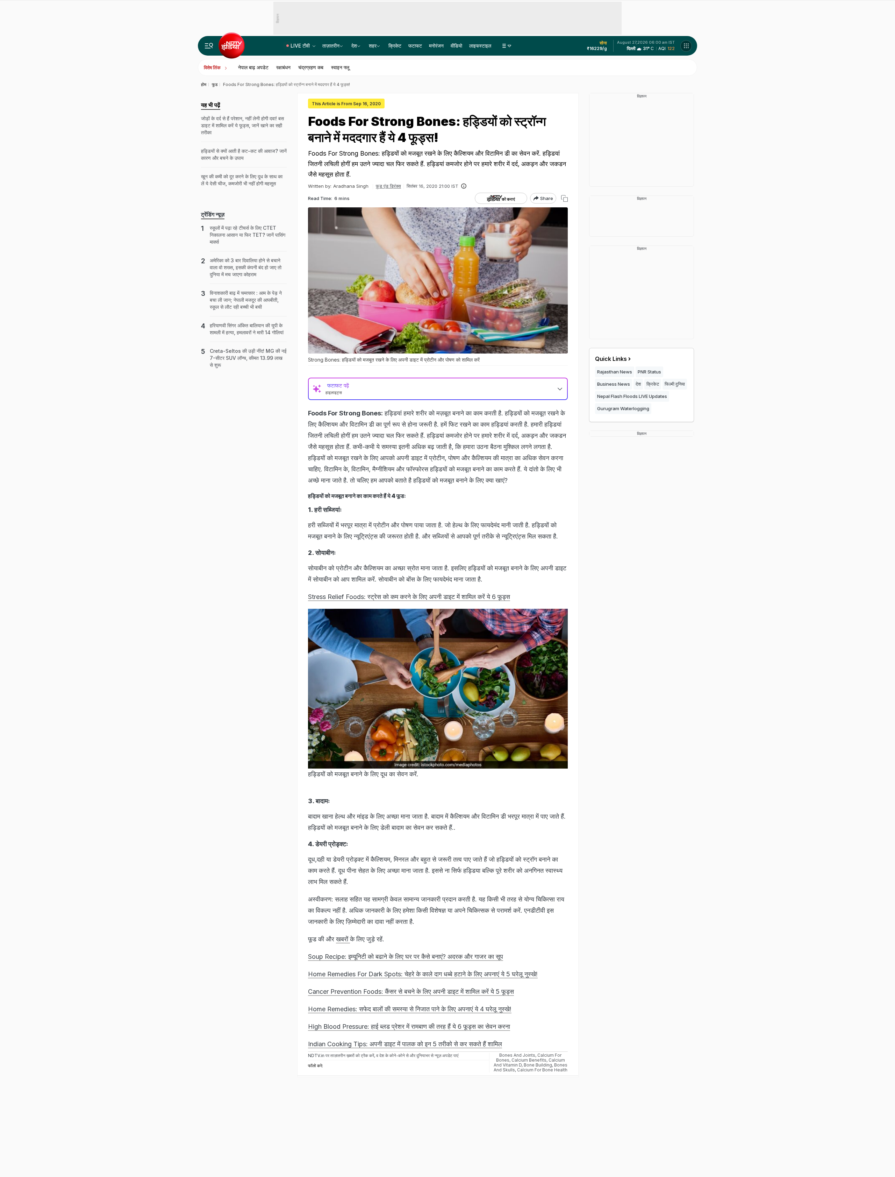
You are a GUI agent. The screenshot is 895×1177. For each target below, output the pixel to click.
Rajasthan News (614, 371)
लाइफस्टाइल (480, 46)
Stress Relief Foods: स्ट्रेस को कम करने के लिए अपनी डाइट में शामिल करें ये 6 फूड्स (409, 596)
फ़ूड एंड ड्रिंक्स (388, 186)
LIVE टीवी (301, 46)
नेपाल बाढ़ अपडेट (253, 67)
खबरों (343, 939)
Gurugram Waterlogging (623, 408)
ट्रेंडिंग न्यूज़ (212, 214)
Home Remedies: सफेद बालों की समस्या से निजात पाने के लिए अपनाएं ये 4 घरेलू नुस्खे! (409, 1009)
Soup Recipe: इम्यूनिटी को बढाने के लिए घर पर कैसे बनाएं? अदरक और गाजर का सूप (405, 956)
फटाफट (415, 46)
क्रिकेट (394, 46)
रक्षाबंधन (283, 67)
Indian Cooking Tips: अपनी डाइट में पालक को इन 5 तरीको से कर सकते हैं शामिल (405, 1044)
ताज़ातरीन (330, 46)
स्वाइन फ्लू (340, 67)
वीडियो (456, 46)
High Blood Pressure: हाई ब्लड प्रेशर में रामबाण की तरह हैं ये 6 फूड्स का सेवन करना (409, 1026)
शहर (373, 46)
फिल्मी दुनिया (675, 384)
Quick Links (611, 358)
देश (354, 46)
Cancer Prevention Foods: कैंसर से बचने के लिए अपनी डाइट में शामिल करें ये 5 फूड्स (411, 991)
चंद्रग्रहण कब (310, 67)
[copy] (564, 198)
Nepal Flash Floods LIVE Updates (632, 396)
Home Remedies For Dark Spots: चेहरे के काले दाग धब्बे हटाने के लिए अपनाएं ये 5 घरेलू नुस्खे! (423, 974)
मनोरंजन (436, 46)
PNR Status (649, 371)
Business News (613, 384)
